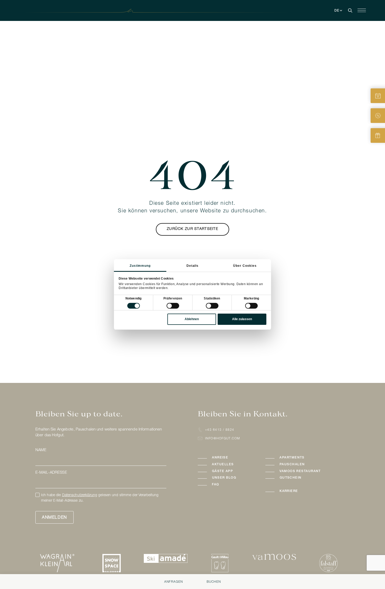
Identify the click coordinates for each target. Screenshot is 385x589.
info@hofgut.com (222, 438)
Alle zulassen (242, 319)
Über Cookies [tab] (245, 266)
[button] (226, 458)
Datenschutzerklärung (79, 495)
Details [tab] (192, 266)
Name (40, 450)
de (337, 10)
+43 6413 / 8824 (219, 430)
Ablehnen (192, 319)
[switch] (173, 306)
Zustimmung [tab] (140, 266)
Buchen (214, 582)
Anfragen (173, 582)
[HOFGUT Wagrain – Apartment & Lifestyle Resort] (192, 11)
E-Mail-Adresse (51, 473)
